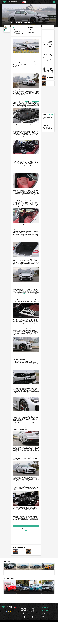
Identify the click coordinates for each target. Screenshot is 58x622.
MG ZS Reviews (23, 611)
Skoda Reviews (32, 610)
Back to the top (29, 598)
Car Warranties (45, 610)
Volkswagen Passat (35, 101)
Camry (36, 102)
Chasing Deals (49, 1)
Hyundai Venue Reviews (24, 613)
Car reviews (15, 20)
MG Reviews (32, 608)
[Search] (54, 2)
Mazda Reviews (32, 616)
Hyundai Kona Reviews (24, 612)
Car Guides (44, 608)
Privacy (43, 616)
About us (43, 611)
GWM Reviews (32, 611)
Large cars (18, 20)
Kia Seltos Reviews (23, 608)
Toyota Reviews (33, 617)
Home (12, 20)
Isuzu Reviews (32, 615)
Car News (35, 1)
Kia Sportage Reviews (23, 617)
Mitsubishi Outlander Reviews (24, 610)
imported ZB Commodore (25, 293)
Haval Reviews (32, 609)
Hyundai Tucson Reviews (24, 615)
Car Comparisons (42, 1)
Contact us (44, 613)
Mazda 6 (26, 101)
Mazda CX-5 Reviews (23, 614)
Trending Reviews (24, 607)
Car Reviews (30, 1)
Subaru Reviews (33, 614)
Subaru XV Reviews (23, 609)
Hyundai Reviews (33, 613)
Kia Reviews (32, 612)
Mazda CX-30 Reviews (23, 616)
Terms (43, 614)
